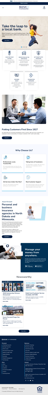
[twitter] (28, 380)
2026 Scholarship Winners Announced (11, 294)
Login (44, 8)
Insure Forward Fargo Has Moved (11, 318)
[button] (3, 8)
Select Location (24, 3)
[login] (44, 7)
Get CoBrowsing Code (29, 378)
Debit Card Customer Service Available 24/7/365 (35, 294)
